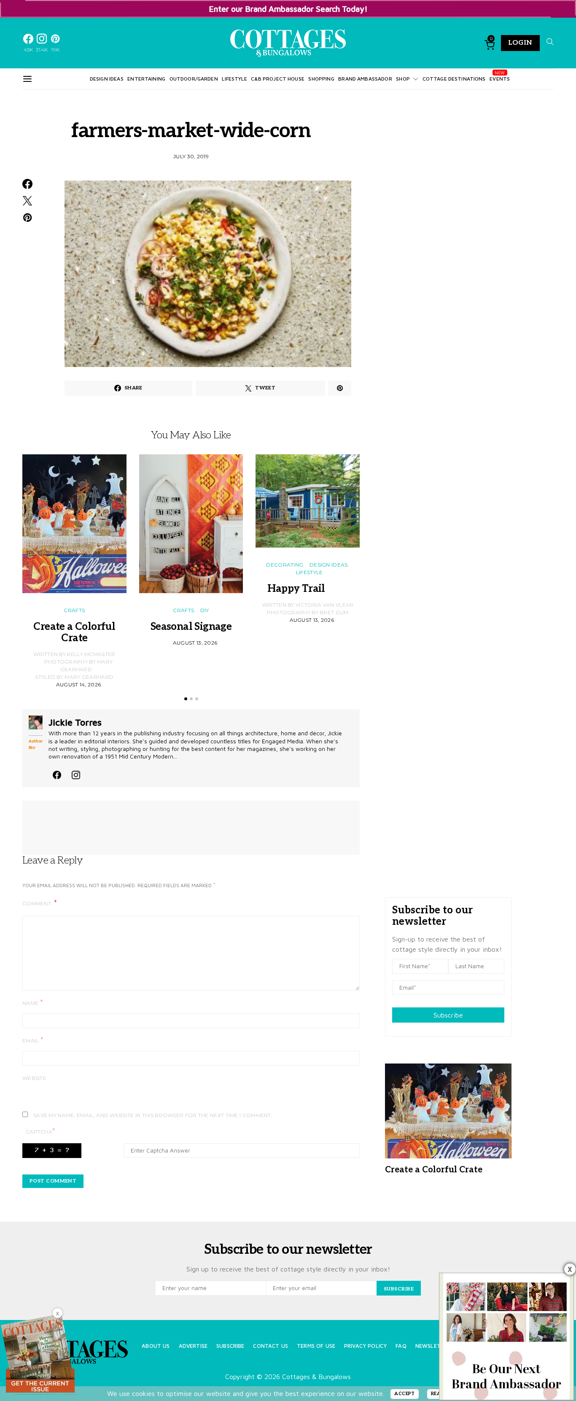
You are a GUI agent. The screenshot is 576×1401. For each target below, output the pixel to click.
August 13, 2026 (195, 643)
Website (34, 1078)
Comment (37, 903)
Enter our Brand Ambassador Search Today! (288, 8)
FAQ (401, 1346)
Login (520, 43)
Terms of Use (316, 1346)
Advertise (193, 1346)
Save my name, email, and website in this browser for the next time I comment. (152, 1115)
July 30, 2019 (191, 156)
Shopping (321, 79)
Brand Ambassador (365, 79)
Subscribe (448, 1015)
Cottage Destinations (454, 79)
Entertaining (146, 79)
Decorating (284, 564)
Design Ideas (107, 79)
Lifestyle (234, 79)
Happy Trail (307, 589)
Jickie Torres (75, 722)
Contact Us (270, 1346)
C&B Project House (277, 79)
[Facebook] (57, 773)
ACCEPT (404, 1393)
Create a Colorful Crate (74, 632)
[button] (185, 699)
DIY (204, 610)
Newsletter (433, 1346)
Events (500, 79)
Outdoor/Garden (194, 79)
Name (32, 1003)
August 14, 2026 (78, 684)
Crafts (74, 610)
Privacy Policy (365, 1346)
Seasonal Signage (191, 627)
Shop (403, 79)
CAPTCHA (40, 1131)
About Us (156, 1346)
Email (32, 1040)
